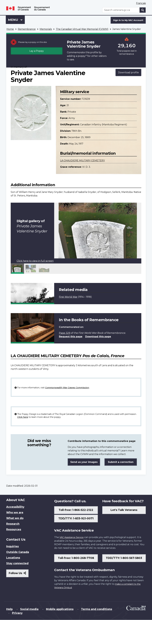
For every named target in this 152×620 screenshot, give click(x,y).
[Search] (143, 10)
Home (10, 29)
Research (12, 523)
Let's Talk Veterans (124, 510)
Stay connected (17, 563)
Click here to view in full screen (35, 260)
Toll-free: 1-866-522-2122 (76, 510)
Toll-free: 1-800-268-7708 (76, 558)
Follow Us (18, 574)
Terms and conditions (96, 609)
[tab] (17, 268)
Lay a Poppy (36, 51)
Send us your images (84, 462)
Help (9, 609)
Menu (13, 20)
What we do (14, 518)
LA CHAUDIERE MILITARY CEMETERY (82, 160)
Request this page (70, 336)
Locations (13, 557)
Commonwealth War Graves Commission (67, 387)
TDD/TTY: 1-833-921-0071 (76, 518)
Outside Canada (17, 552)
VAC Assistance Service (72, 537)
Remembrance (27, 29)
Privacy (17, 613)
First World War (68, 296)
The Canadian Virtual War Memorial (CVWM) (82, 29)
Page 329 (64, 333)
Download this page (98, 336)
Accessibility (15, 506)
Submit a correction (120, 462)
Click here (22, 417)
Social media (29, 609)
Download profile (128, 72)
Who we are (14, 512)
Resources (13, 529)
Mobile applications (59, 609)
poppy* (82, 56)
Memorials (46, 29)
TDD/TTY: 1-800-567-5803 (124, 558)
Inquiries (12, 546)
